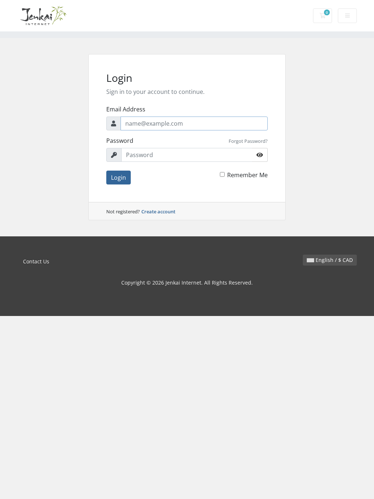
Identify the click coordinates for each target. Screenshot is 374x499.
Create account (158, 211)
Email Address (125, 109)
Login (118, 178)
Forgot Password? (248, 141)
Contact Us (36, 261)
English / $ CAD (333, 259)
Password (119, 141)
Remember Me (247, 175)
